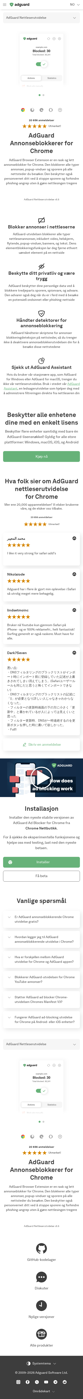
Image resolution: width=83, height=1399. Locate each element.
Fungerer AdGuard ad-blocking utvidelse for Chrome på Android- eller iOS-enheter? (45, 1019)
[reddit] (64, 1382)
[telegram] (55, 1382)
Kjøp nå (42, 456)
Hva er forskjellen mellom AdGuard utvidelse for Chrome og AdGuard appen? (44, 959)
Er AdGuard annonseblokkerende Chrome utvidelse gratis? (44, 919)
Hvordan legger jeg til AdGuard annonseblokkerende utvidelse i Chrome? (44, 939)
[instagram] (18, 1382)
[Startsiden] (19, 4)
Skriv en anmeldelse (44, 744)
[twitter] (37, 1382)
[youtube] (46, 1382)
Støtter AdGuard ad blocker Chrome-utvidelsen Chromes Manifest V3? (41, 999)
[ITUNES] (74, 538)
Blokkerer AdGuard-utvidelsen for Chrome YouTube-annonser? (45, 979)
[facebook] (27, 1382)
